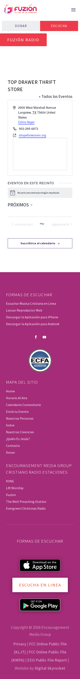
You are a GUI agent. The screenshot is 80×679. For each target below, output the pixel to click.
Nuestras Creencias (20, 432)
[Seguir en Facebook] (35, 337)
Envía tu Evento (17, 411)
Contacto (13, 445)
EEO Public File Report (47, 660)
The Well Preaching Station (26, 501)
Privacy (19, 643)
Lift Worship (14, 488)
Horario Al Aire (16, 398)
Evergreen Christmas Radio (26, 508)
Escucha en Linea (40, 585)
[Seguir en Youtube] (44, 337)
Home (10, 391)
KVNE (10, 481)
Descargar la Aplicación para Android (32, 324)
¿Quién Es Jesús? (18, 439)
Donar (21, 26)
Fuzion (11, 495)
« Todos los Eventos (55, 96)
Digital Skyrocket (50, 668)
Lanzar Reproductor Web (24, 310)
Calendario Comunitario (23, 405)
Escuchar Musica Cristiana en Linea (31, 303)
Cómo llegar (26, 122)
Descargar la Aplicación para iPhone (32, 317)
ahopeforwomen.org (32, 135)
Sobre (10, 425)
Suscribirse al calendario (37, 243)
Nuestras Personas (19, 418)
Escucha (59, 26)
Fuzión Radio (23, 39)
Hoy (42, 223)
